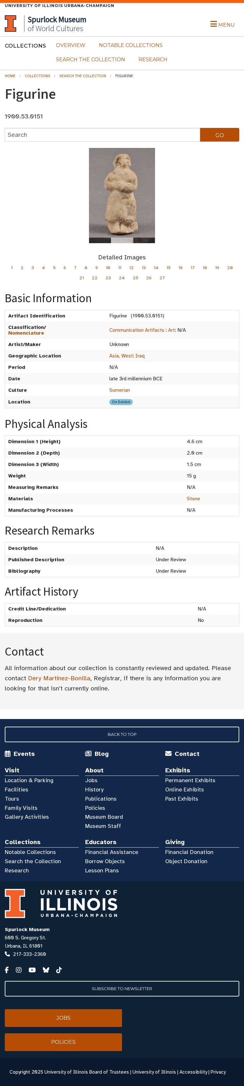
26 (149, 278)
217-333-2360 (29, 954)
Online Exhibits (184, 789)
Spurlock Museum (27, 929)
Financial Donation (189, 852)
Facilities (16, 789)
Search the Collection (90, 60)
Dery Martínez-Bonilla (59, 678)
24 (122, 278)
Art (171, 330)
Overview (70, 45)
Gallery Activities (27, 816)
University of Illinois (154, 1072)
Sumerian (119, 390)
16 (181, 267)
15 (168, 267)
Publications (101, 798)
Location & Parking (29, 780)
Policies (95, 807)
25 (135, 278)
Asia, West (121, 356)
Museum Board (104, 816)
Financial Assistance (111, 852)
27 (162, 278)
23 (108, 278)
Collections (37, 76)
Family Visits (21, 807)
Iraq (140, 356)
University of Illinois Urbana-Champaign (59, 5)
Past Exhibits (181, 798)
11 (119, 267)
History (94, 789)
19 (217, 267)
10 (108, 267)
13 (144, 267)
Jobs (91, 780)
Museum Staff (103, 826)
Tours (12, 798)
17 (193, 267)
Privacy (218, 1072)
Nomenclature (26, 333)
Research (153, 60)
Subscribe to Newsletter (122, 988)
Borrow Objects (105, 861)
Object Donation (186, 861)
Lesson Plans (102, 870)
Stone (193, 499)
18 (205, 267)
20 (230, 267)
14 (156, 267)
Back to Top (122, 734)
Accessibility (193, 1072)
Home (10, 76)
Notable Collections (131, 45)
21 (81, 278)
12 (131, 267)
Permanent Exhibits (190, 780)
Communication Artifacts (136, 330)
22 (95, 278)
